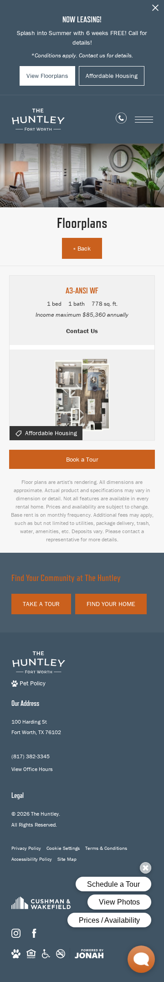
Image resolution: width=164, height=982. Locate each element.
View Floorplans (47, 76)
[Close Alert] (155, 10)
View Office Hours (32, 769)
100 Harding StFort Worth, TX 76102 (36, 726)
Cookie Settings (63, 848)
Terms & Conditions (106, 848)
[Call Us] (121, 120)
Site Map (67, 859)
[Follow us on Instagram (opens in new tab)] (16, 933)
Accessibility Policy (31, 859)
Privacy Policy (26, 848)
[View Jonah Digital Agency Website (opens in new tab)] (89, 953)
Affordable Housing (112, 76)
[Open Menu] (144, 120)
